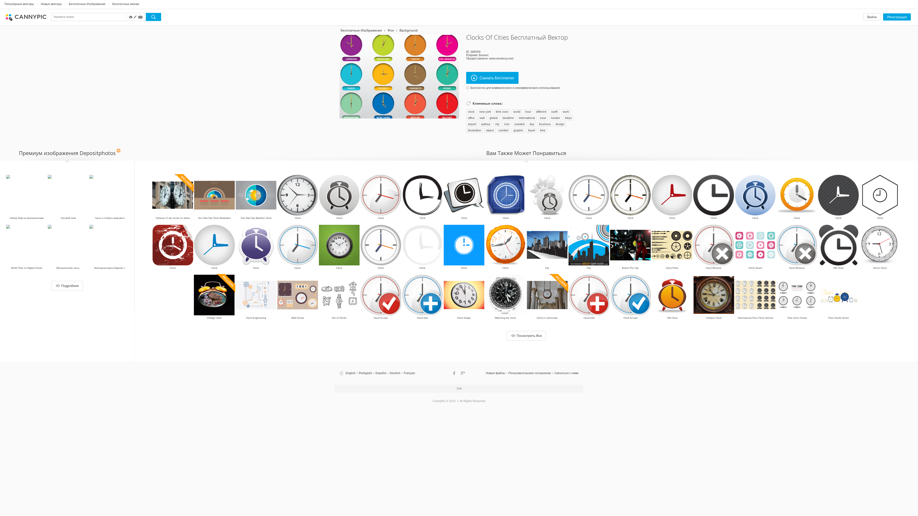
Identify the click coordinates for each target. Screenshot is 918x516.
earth (554, 111)
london (555, 118)
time (543, 130)
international (527, 118)
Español (381, 373)
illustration (474, 130)
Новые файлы (495, 373)
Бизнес (484, 55)
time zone (502, 111)
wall (482, 118)
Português (365, 373)
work (566, 111)
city (497, 124)
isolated (519, 124)
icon (507, 124)
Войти (872, 17)
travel (531, 130)
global (494, 118)
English (350, 373)
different (541, 111)
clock (471, 111)
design (560, 124)
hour (528, 111)
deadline (508, 118)
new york (485, 111)
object (490, 130)
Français (409, 373)
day (532, 124)
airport (472, 124)
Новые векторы (51, 4)
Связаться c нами (566, 373)
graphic (518, 130)
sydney (485, 124)
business (545, 124)
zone (543, 118)
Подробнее (70, 286)
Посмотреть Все (529, 336)
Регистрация (897, 17)
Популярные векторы (19, 4)
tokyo (568, 118)
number (504, 130)
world (516, 111)
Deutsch (395, 373)
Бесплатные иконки (125, 4)
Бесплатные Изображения (87, 4)
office (471, 118)
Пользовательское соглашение (529, 373)
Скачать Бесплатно (497, 78)
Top (459, 388)
